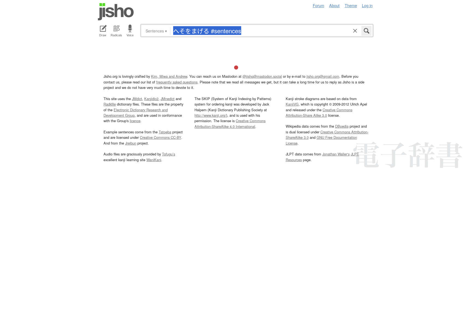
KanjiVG (292, 104)
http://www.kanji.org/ (210, 115)
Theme (351, 5)
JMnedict (168, 98)
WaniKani (153, 159)
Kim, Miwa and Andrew (169, 76)
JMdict (137, 98)
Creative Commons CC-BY (160, 137)
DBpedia (342, 126)
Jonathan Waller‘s (336, 154)
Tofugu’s (168, 154)
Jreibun (130, 143)
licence (135, 120)
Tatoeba (165, 131)
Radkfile (110, 104)
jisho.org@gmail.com (322, 76)
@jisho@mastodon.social (262, 76)
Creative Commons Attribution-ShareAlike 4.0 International (230, 123)
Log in (367, 5)
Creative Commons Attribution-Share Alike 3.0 (319, 112)
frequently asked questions (176, 82)
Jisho (116, 11)
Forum (318, 5)
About (334, 5)
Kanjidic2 (151, 98)
